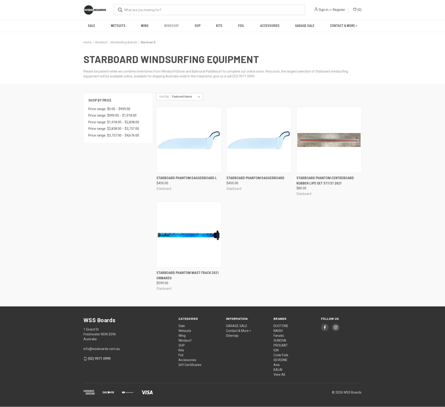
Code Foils (280, 355)
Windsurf (171, 26)
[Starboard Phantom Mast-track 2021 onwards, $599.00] (189, 235)
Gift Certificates (189, 365)
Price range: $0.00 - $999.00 (109, 109)
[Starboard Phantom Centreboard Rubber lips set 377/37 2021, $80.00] (329, 140)
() (359, 10)
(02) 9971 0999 (99, 358)
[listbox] (187, 96)
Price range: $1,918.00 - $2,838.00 (113, 122)
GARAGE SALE (304, 26)
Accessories (270, 26)
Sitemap (232, 335)
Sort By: (164, 96)
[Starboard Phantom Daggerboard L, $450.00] (189, 140)
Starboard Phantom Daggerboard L (186, 178)
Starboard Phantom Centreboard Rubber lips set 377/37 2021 (325, 180)
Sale (91, 26)
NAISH (278, 331)
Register (339, 10)
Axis (276, 365)
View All (279, 374)
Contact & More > (343, 26)
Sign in (323, 10)
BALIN (277, 370)
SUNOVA (279, 340)
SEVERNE (280, 360)
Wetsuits (118, 26)
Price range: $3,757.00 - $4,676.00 (113, 135)
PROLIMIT (280, 345)
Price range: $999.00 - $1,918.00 (112, 115)
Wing (144, 26)
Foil (241, 26)
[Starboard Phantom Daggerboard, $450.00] (259, 140)
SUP (197, 26)
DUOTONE (280, 326)
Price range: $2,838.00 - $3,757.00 (113, 129)
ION (276, 350)
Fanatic (278, 335)
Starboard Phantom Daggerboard (255, 178)
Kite (219, 26)
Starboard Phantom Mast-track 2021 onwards (187, 275)
